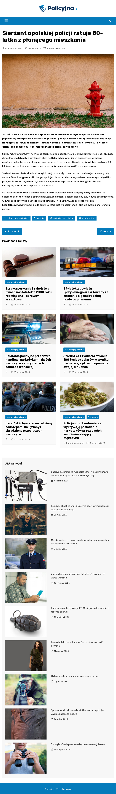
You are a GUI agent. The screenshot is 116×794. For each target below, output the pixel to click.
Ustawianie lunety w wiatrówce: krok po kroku (74, 676)
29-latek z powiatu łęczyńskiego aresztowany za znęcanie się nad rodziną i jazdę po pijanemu (85, 294)
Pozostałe (93, 417)
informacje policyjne (18, 218)
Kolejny (104, 231)
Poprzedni (13, 231)
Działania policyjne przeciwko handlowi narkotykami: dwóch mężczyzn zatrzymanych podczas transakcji (28, 361)
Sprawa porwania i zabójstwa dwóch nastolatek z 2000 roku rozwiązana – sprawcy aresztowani (28, 294)
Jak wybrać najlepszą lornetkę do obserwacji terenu (78, 744)
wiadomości (88, 218)
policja (40, 218)
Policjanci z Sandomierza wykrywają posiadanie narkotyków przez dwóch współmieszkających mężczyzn (82, 431)
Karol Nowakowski (13, 48)
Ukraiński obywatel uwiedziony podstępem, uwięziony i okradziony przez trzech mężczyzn (28, 429)
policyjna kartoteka (63, 218)
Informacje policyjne (56, 48)
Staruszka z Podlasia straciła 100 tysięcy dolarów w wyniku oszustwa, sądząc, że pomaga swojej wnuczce (86, 361)
